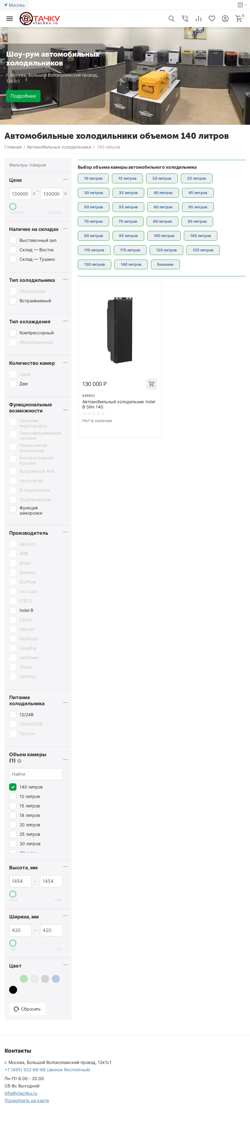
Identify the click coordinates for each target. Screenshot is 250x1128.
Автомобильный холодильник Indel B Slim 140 (118, 404)
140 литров (31, 786)
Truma (26, 667)
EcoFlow (28, 581)
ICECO (26, 600)
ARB (24, 553)
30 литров (30, 843)
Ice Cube (29, 591)
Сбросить (31, 1008)
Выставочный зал (38, 240)
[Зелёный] (24, 978)
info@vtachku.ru (21, 1093)
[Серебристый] (35, 978)
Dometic (28, 572)
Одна (25, 374)
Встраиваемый (35, 300)
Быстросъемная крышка (37, 460)
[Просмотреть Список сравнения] (198, 18)
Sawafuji (28, 648)
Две (24, 383)
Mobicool (29, 638)
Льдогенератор (36, 499)
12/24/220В (31, 724)
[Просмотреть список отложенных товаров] (212, 18)
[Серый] (46, 978)
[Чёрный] (14, 989)
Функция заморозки (31, 510)
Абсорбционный (36, 342)
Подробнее (23, 96)
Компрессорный (37, 332)
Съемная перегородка (33, 423)
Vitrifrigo (28, 676)
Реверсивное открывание (33, 448)
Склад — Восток (37, 249)
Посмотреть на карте (27, 1100)
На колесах (31, 480)
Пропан (27, 733)
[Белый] (14, 978)
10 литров (30, 796)
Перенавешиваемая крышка (40, 436)
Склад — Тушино (37, 259)
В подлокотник (35, 490)
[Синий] (56, 978)
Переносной (32, 291)
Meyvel (27, 629)
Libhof (26, 619)
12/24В (27, 714)
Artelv (25, 563)
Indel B (26, 610)
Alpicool (27, 544)
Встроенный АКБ (37, 471)
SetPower (29, 657)
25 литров (30, 834)
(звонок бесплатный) (47, 1069)
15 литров (30, 805)
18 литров (30, 815)
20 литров (30, 824)
